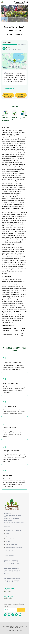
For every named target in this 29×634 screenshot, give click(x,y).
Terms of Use (10, 630)
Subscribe (21, 610)
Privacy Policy (18, 630)
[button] (26, 115)
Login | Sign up (19, 2)
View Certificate (9, 88)
